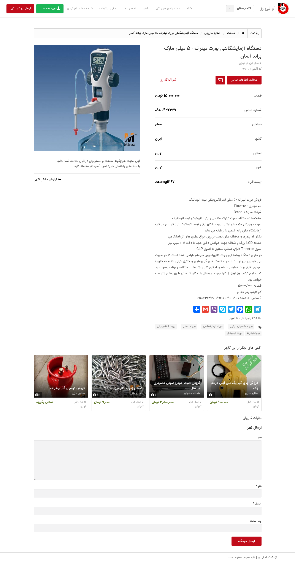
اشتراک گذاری (168, 80)
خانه (189, 8)
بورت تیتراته (253, 333)
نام (259, 486)
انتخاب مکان (244, 8)
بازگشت (254, 33)
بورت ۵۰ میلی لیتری (241, 326)
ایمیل (257, 503)
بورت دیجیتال (234, 333)
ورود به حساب (48, 8)
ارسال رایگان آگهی (20, 8)
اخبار (145, 8)
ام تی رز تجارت (108, 8)
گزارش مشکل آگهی (46, 179)
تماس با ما (130, 8)
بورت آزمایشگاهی (212, 326)
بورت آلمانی (189, 326)
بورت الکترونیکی (166, 326)
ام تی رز (268, 8)
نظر (260, 437)
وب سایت (256, 521)
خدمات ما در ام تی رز (79, 8)
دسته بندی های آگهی (167, 8)
